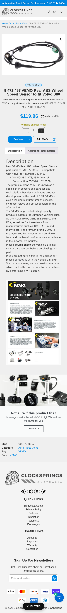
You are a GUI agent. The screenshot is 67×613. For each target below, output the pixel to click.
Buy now (19, 139)
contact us (21, 259)
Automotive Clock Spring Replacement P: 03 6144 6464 (33, 3)
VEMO (22, 451)
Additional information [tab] (41, 150)
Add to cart (43, 139)
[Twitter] (44, 491)
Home (5, 23)
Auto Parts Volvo (19, 23)
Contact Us (33, 428)
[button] (60, 39)
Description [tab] (15, 150)
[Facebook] (23, 491)
